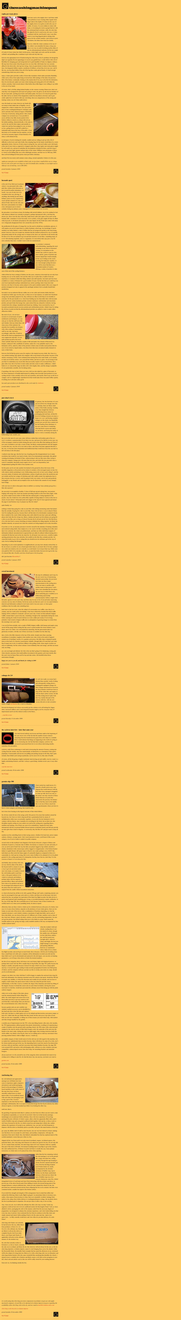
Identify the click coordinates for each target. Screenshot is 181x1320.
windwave (41, 383)
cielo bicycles (13, 1308)
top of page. (5, 172)
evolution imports (23, 1308)
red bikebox (13, 704)
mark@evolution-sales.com (46, 1305)
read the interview (7, 767)
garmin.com (5, 1060)
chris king (5, 1308)
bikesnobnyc (16, 556)
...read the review (7, 715)
